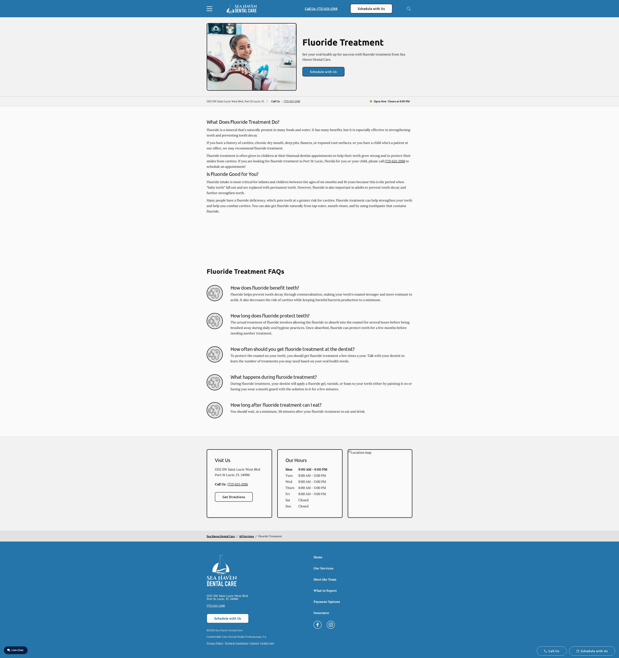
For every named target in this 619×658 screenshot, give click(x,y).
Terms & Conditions (236, 643)
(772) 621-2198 (292, 101)
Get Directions (233, 497)
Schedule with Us (371, 8)
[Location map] (380, 483)
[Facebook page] (318, 625)
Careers (254, 643)
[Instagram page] (331, 625)
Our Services (324, 568)
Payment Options (327, 602)
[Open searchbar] (408, 8)
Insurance (321, 613)
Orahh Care (267, 643)
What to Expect (325, 590)
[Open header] (210, 8)
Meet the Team (325, 579)
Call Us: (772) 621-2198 (321, 9)
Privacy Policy (215, 643)
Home (318, 557)
